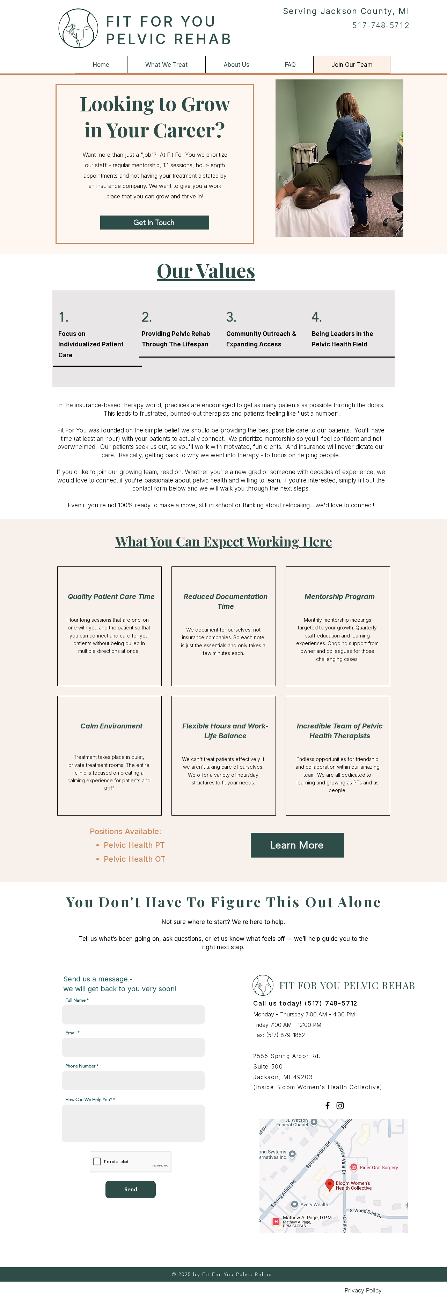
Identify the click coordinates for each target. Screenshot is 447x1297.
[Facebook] (327, 1106)
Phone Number (80, 1066)
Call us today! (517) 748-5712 (305, 1003)
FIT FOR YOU (162, 21)
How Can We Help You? (88, 1099)
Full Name (75, 1000)
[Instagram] (340, 1106)
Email (70, 1032)
